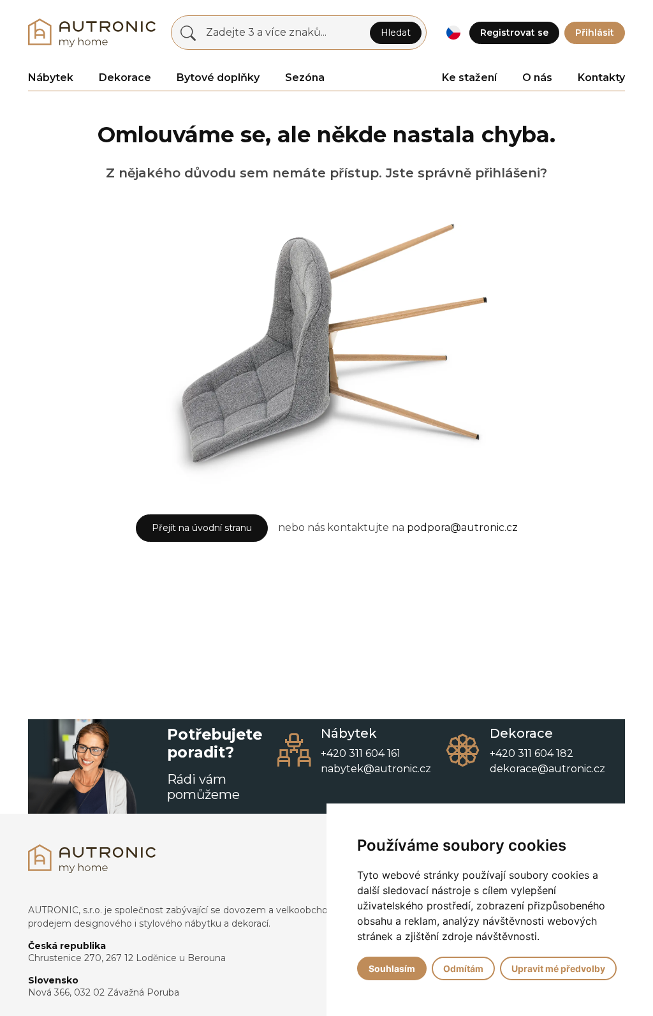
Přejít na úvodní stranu (202, 528)
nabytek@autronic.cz (376, 769)
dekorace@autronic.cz (547, 769)
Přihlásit (594, 32)
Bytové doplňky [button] (218, 77)
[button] (453, 33)
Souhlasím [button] (392, 968)
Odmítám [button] (463, 968)
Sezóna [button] (305, 77)
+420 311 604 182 (531, 753)
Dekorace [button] (125, 77)
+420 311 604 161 (360, 753)
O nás (537, 77)
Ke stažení (469, 77)
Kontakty (601, 77)
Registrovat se (514, 32)
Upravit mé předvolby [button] (558, 968)
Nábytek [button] (50, 77)
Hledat (396, 32)
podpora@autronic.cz (462, 527)
